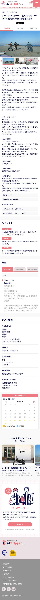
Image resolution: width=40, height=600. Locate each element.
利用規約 (6, 574)
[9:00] (20, 275)
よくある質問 (8, 567)
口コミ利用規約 (8, 577)
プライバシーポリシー (11, 580)
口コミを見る (33, 28)
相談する (20, 524)
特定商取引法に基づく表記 (12, 584)
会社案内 (6, 564)
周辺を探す (20, 28)
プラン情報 (7, 28)
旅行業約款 (7, 570)
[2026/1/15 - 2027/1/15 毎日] (20, 209)
